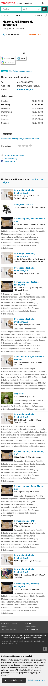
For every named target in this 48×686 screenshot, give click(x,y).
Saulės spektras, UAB (14, 635)
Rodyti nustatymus (35, 680)
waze (23, 58)
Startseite (4, 627)
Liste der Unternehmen (11, 16)
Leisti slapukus (15, 680)
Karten (28, 624)
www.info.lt (5, 641)
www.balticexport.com (9, 643)
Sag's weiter (9, 161)
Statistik (28, 638)
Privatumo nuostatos (38, 635)
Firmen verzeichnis (24, 3)
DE (43, 3)
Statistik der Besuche (14, 155)
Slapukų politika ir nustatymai (13, 638)
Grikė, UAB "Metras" (23, 204)
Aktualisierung (11, 158)
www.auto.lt (28, 641)
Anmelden (37, 638)
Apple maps (9, 62)
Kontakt (26, 635)
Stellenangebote (32, 629)
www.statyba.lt (16, 641)
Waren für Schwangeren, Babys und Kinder (20, 138)
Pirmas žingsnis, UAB (24, 521)
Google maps (9, 58)
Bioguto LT (19, 394)
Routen (33, 627)
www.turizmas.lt (39, 641)
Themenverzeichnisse (9, 629)
